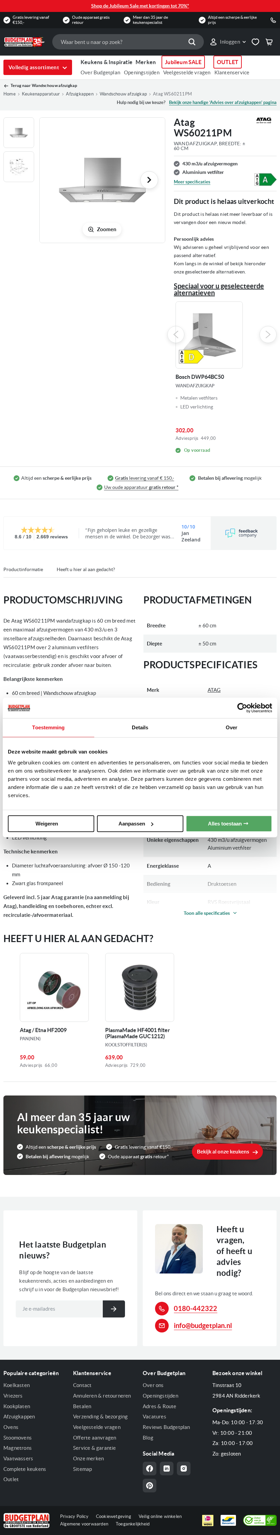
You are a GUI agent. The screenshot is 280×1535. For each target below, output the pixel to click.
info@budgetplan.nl (203, 1325)
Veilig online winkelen (160, 1516)
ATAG (214, 690)
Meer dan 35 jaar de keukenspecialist (150, 19)
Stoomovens (17, 1438)
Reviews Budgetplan (166, 1427)
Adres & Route (160, 1406)
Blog (148, 1438)
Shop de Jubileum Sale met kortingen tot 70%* (140, 6)
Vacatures (154, 1416)
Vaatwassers (18, 1458)
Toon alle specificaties (207, 913)
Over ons (153, 1385)
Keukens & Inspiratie (106, 62)
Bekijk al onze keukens (223, 1151)
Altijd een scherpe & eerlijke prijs (232, 19)
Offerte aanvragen (94, 1438)
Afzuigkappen (19, 1416)
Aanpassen (131, 823)
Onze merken (88, 1458)
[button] (227, 42)
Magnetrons (17, 1448)
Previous (175, 334)
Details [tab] (140, 727)
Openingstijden (141, 72)
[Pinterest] (149, 1485)
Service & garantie (94, 1448)
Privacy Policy (74, 1516)
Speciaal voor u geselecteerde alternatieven (219, 289)
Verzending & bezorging (100, 1416)
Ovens (10, 1427)
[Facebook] (149, 1468)
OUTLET (227, 62)
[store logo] (24, 42)
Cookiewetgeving (113, 1516)
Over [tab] (231, 727)
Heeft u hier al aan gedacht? (86, 569)
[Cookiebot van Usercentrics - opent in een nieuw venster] (242, 708)
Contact (82, 1385)
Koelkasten (16, 1385)
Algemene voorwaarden (84, 1523)
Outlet (11, 1479)
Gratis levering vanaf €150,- (31, 19)
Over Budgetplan (100, 72)
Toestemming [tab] (48, 727)
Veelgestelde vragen (187, 72)
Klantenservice (232, 72)
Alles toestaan (225, 823)
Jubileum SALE (183, 62)
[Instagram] (184, 1468)
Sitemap (82, 1469)
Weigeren (47, 823)
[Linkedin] (166, 1468)
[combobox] (128, 41)
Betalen (82, 1406)
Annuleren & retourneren (102, 1396)
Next (268, 334)
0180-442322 (195, 1308)
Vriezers (13, 1396)
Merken (146, 62)
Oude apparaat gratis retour (91, 19)
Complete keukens (24, 1469)
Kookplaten (16, 1406)
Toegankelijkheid (133, 1523)
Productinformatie (23, 569)
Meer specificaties (192, 181)
